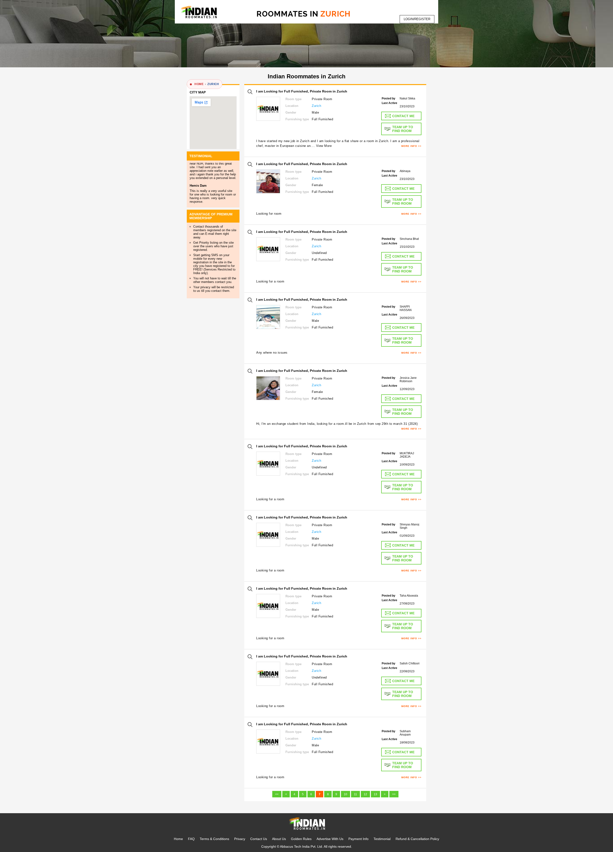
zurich (213, 84)
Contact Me (403, 116)
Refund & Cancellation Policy (417, 839)
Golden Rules (301, 839)
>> (394, 794)
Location (291, 106)
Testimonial (382, 839)
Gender (290, 112)
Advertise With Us (330, 839)
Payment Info (358, 839)
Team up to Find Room (402, 129)
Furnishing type (297, 119)
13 (375, 794)
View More (324, 146)
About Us (279, 839)
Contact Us (258, 839)
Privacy (239, 839)
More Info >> (411, 146)
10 (345, 794)
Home (178, 839)
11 (355, 794)
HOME (199, 84)
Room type (293, 99)
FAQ (191, 839)
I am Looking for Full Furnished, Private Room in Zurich (301, 91)
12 (365, 794)
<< (276, 794)
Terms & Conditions (214, 839)
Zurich (316, 106)
